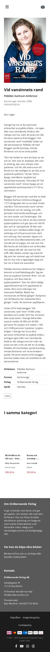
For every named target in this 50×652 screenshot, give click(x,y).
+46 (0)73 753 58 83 (28, 603)
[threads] (33, 646)
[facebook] (16, 646)
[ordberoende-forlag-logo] (25, 2)
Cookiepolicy (25, 625)
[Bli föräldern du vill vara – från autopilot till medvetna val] (14, 436)
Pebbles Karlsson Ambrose (20, 96)
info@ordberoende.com (16, 594)
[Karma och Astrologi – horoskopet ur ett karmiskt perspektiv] (36, 436)
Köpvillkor (15, 617)
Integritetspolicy (31, 617)
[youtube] (21, 646)
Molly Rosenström (12, 463)
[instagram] (27, 646)
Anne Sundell (32, 463)
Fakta (7, 396)
